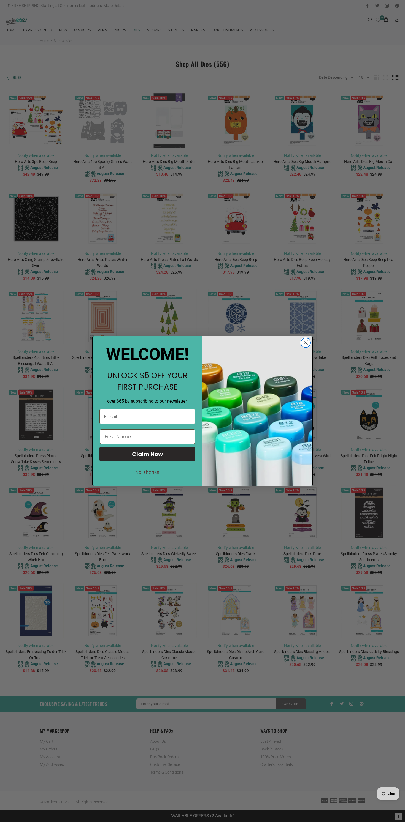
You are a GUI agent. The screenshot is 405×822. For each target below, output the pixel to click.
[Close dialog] (305, 343)
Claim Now (147, 454)
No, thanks (147, 472)
